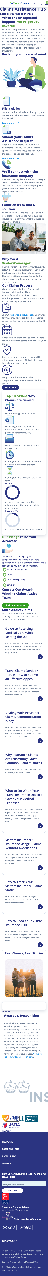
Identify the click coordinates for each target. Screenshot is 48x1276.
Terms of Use (32, 1262)
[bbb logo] (29, 1121)
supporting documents (21, 314)
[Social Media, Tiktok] (9, 1240)
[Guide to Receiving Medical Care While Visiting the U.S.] (24, 657)
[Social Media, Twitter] (14, 1240)
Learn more (8, 123)
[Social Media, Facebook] (3, 1240)
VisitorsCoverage (13, 1267)
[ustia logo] (11, 1127)
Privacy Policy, (16, 1262)
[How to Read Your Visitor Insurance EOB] (24, 945)
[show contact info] (40, 3)
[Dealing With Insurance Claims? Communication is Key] (24, 741)
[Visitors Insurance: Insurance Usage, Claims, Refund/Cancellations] (24, 868)
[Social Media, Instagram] (7, 1240)
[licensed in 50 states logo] (11, 1121)
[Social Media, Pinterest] (16, 1240)
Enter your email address (13, 1185)
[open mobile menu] (6, 4)
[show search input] (35, 4)
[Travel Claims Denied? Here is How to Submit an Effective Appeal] (24, 699)
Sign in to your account (15, 605)
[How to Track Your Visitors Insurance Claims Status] (24, 907)
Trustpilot (6, 1011)
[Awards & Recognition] (24, 1086)
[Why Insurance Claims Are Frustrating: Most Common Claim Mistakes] (24, 777)
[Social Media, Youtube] (11, 1240)
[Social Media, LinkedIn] (5, 1240)
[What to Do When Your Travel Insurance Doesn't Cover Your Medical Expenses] (24, 826)
